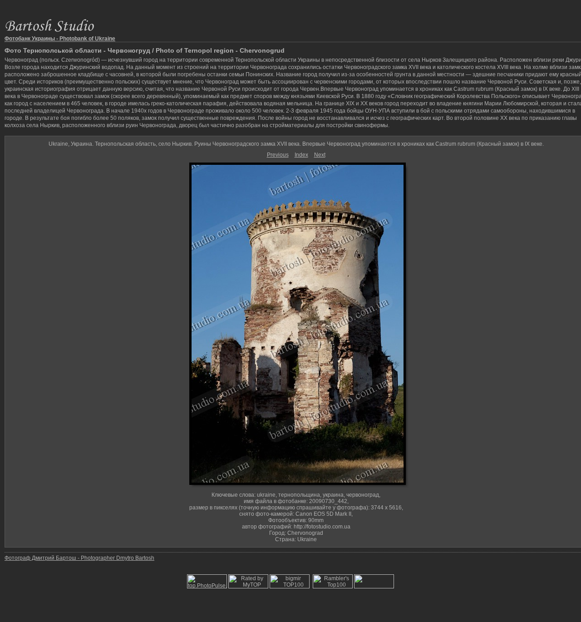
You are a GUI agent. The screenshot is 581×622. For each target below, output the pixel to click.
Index (301, 155)
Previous (278, 155)
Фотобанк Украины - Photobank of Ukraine (60, 38)
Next (319, 155)
